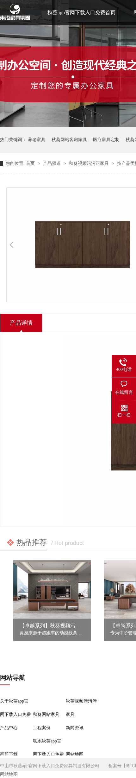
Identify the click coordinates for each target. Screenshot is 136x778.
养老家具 (37, 139)
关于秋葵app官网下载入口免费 (15, 708)
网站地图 (74, 754)
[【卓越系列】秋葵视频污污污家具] (52, 589)
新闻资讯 (74, 727)
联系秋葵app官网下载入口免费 (48, 748)
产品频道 (52, 163)
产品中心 (9, 727)
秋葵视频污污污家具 (89, 163)
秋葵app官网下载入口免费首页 (81, 12)
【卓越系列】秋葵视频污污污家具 (58, 625)
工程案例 (42, 727)
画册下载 (9, 754)
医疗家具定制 (106, 139)
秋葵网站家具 (46, 714)
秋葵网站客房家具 (69, 139)
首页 (31, 163)
